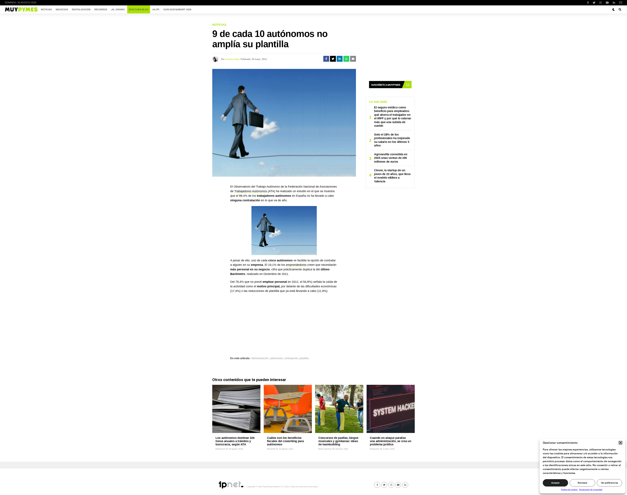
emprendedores (296, 264)
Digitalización (81, 9)
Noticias (46, 9)
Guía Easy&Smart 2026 (177, 9)
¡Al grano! (118, 9)
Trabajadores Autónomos (251, 191)
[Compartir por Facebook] (326, 59)
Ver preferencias (609, 483)
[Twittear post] (333, 59)
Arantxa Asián (232, 59)
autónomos (276, 358)
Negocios (62, 9)
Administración (259, 358)
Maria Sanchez (325, 449)
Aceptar (555, 483)
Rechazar (582, 483)
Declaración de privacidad (590, 490)
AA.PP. (156, 9)
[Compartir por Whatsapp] (346, 59)
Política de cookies (569, 490)
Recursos (100, 9)
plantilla (304, 358)
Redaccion (220, 449)
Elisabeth (271, 449)
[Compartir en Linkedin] (340, 59)
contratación (291, 358)
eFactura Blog (138, 9)
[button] (620, 442)
